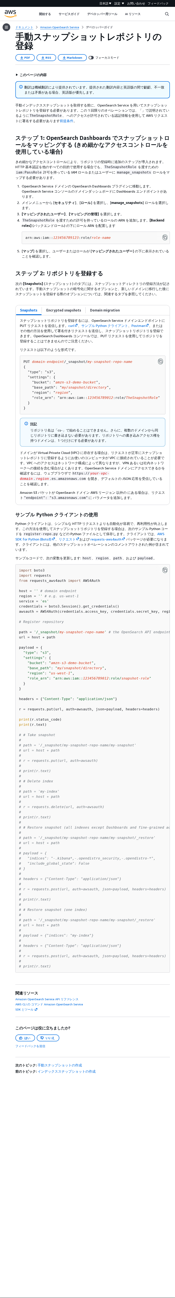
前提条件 (66, 121)
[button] (31, 75)
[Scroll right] (144, 13)
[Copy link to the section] (12, 138)
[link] (99, 27)
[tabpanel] (93, 410)
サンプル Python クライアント (104, 325)
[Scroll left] (35, 13)
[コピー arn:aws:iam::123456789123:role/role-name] (165, 237)
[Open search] (167, 14)
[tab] (29, 310)
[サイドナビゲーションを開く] (6, 27)
